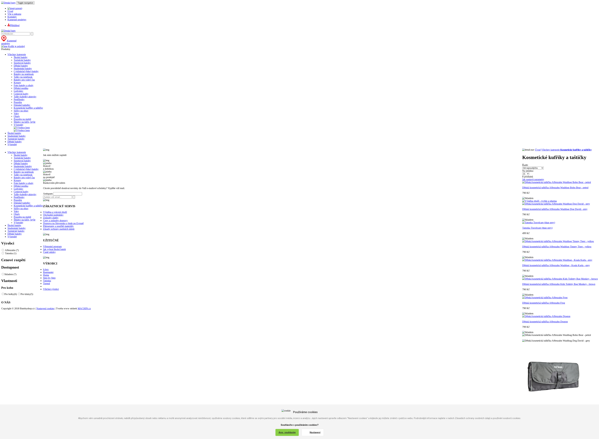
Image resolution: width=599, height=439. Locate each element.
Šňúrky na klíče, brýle (24, 122)
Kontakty (12, 16)
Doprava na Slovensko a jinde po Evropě (63, 223)
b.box (46, 269)
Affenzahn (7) (12, 250)
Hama (46, 275)
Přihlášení (14, 25)
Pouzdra (18, 102)
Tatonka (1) (10, 253)
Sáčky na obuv (21, 110)
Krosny (17, 82)
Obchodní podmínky (53, 215)
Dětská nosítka (21, 88)
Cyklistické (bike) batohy (26, 71)
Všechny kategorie (16, 54)
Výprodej (18, 124)
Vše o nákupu (14, 14)
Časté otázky (49, 252)
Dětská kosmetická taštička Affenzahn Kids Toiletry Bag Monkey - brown (558, 284)
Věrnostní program (52, 246)
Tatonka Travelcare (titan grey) (537, 228)
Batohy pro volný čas (24, 79)
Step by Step (49, 278)
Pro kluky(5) (27, 294)
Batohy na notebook (24, 74)
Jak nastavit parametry (533, 179)
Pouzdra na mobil (22, 119)
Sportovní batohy (22, 63)
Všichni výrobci (51, 289)
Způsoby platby (50, 217)
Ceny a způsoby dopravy (55, 220)
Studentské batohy (23, 68)
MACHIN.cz (84, 308)
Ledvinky (18, 91)
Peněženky (19, 99)
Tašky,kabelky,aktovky (25, 96)
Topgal (46, 283)
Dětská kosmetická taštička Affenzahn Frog (543, 303)
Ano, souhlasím (287, 432)
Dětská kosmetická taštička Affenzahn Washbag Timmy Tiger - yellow (557, 246)
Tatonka (47, 280)
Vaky (16, 113)
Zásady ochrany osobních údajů (58, 229)
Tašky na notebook (23, 77)
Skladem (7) (10, 274)
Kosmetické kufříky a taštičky (28, 108)
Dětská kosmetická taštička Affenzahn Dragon (545, 321)
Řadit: (525, 165)
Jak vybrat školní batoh (54, 249)
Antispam (48, 193)
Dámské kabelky (22, 105)
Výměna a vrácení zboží (55, 212)
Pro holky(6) (10, 294)
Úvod (10, 11)
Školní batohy (20, 57)
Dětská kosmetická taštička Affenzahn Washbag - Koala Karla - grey (556, 265)
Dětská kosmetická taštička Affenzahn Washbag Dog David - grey (554, 209)
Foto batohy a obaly (23, 85)
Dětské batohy (21, 65)
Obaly (17, 116)
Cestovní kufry (21, 93)
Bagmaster (48, 272)
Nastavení (315, 432)
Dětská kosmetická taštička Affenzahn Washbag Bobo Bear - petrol (555, 187)
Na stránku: (528, 171)
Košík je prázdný (16, 46)
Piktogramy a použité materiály (58, 226)
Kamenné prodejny (16, 19)
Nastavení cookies (45, 308)
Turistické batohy (22, 60)
